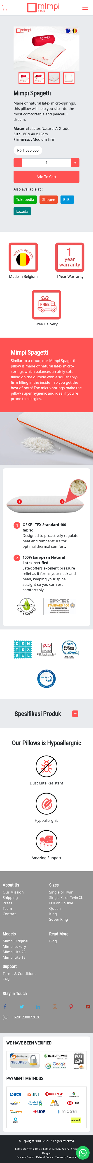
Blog (53, 941)
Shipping (10, 897)
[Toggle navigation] (85, 7)
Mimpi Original (15, 941)
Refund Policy (44, 1157)
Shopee (48, 199)
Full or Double (61, 903)
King (53, 913)
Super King (58, 919)
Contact (9, 913)
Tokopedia (25, 199)
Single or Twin (61, 892)
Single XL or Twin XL (66, 897)
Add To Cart (46, 176)
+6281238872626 (26, 1017)
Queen (55, 908)
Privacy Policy (25, 1157)
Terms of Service (65, 1157)
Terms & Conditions (19, 973)
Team (7, 908)
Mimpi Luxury (14, 946)
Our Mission (13, 892)
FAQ (6, 979)
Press (7, 903)
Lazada (22, 211)
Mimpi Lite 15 (14, 957)
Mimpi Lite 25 (14, 951)
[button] (46, 713)
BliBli (67, 199)
